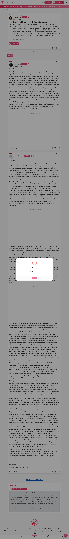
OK (34, 278)
